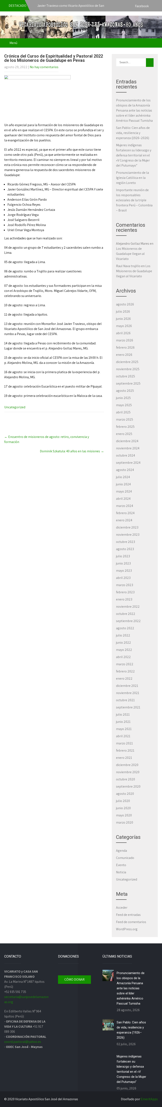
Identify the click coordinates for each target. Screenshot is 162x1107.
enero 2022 (124, 678)
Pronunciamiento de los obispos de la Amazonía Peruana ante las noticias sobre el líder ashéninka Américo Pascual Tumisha (134, 110)
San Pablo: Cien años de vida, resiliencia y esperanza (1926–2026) (133, 133)
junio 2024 (123, 484)
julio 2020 (123, 801)
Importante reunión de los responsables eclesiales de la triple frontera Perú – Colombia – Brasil (134, 200)
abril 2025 (123, 412)
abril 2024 (123, 498)
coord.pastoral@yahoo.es (22, 1041)
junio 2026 (123, 318)
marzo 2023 (124, 585)
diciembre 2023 (127, 527)
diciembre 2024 (127, 441)
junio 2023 (123, 563)
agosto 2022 (125, 628)
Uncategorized (14, 407)
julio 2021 (123, 714)
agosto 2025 (125, 390)
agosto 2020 (125, 793)
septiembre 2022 (128, 621)
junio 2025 (123, 398)
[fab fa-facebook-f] (153, 6)
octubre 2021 (125, 700)
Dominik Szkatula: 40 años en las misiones (72, 451)
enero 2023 (124, 599)
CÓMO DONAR (74, 979)
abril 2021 (123, 736)
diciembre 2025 (127, 362)
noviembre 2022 (128, 606)
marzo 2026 (124, 340)
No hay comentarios (44, 67)
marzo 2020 (124, 822)
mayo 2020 (124, 815)
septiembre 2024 (128, 462)
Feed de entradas (128, 914)
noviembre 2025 (127, 369)
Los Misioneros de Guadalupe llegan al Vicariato (130, 253)
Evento (121, 865)
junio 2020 (123, 808)
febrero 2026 (125, 347)
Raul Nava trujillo (128, 266)
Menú (13, 43)
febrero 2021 (125, 750)
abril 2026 (123, 333)
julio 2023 (123, 556)
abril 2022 (123, 657)
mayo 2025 (124, 405)
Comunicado (125, 858)
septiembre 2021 (128, 707)
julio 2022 (123, 635)
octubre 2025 (125, 376)
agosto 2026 (125, 304)
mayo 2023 (124, 570)
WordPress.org (127, 929)
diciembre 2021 (127, 685)
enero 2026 (124, 354)
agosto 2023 (125, 549)
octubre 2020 (125, 779)
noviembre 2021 (127, 693)
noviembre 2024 (127, 448)
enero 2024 (124, 520)
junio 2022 (123, 642)
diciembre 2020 (127, 765)
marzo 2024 (124, 506)
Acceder (121, 907)
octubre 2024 (125, 455)
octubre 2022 (125, 613)
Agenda (121, 850)
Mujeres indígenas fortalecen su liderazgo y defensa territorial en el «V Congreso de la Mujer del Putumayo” (133, 155)
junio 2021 (123, 721)
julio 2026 (123, 311)
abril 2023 (123, 578)
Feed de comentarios (131, 922)
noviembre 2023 (127, 534)
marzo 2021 (124, 743)
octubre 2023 (125, 542)
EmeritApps (149, 1099)
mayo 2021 (124, 729)
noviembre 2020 (127, 772)
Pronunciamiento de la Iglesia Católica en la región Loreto (132, 177)
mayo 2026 (124, 326)
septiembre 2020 (128, 786)
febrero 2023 (125, 592)
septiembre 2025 (128, 383)
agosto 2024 (125, 470)
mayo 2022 (124, 649)
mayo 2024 (124, 491)
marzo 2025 (124, 419)
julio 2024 (123, 477)
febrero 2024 (125, 513)
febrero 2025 (125, 426)
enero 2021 (124, 757)
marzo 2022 (124, 664)
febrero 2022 (125, 671)
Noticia (121, 872)
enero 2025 (124, 434)
